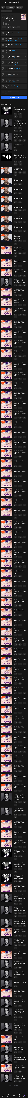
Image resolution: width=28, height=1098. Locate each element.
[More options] (25, 33)
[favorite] (4, 27)
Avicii (3, 7)
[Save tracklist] (9, 27)
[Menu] (5, 2)
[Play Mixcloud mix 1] (2, 11)
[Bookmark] (14, 27)
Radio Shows (19, 7)
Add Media (8, 11)
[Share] (18, 27)
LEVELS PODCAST (10, 7)
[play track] (3, 33)
